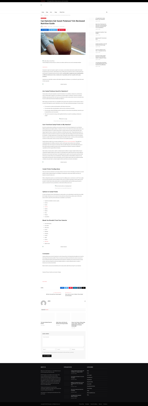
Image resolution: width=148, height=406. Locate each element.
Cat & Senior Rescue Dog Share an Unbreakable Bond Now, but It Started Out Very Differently (101, 63)
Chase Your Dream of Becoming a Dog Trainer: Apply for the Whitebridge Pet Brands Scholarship (78, 324)
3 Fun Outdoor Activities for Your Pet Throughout (77, 377)
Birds (88, 370)
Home (43, 12)
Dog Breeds (89, 379)
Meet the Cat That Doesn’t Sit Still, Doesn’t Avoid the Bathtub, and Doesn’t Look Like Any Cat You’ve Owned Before (101, 26)
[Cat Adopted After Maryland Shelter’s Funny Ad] (67, 397)
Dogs (56, 12)
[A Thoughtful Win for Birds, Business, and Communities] (92, 20)
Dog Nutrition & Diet (91, 386)
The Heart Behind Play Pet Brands (46, 323)
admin (45, 26)
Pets (88, 394)
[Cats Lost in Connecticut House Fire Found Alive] (67, 391)
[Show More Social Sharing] (67, 30)
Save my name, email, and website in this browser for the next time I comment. (59, 352)
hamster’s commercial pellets (69, 141)
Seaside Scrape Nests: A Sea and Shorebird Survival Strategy (101, 44)
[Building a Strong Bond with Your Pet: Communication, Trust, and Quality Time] (67, 384)
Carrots (46, 206)
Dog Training (89, 388)
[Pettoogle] (47, 6)
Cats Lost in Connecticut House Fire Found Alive (77, 390)
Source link (44, 281)
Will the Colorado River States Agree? (53, 294)
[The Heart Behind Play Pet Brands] (48, 317)
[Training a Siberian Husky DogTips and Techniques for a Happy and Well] (67, 372)
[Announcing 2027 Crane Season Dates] (92, 39)
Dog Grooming (90, 381)
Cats (51, 12)
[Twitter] (37, 63)
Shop (47, 12)
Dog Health (89, 383)
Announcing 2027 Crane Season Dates (101, 39)
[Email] (37, 72)
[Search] (106, 12)
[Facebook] (37, 60)
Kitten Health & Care (91, 392)
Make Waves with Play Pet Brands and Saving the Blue (62, 323)
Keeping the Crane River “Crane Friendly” (101, 33)
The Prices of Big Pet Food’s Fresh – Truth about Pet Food (101, 50)
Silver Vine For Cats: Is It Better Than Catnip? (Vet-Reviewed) (74, 295)
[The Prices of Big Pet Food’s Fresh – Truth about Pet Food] (92, 51)
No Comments (56, 26)
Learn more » (45, 67)
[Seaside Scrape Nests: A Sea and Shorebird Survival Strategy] (92, 45)
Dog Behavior (43, 18)
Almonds (46, 241)
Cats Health (89, 375)
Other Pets (62, 12)
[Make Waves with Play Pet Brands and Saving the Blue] (63, 317)
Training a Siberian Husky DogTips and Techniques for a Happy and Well (77, 371)
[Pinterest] (37, 69)
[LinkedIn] (37, 66)
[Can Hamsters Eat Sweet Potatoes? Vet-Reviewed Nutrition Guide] (63, 43)
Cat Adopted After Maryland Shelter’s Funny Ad (76, 396)
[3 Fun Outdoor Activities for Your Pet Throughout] (67, 378)
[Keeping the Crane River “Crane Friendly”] (92, 34)
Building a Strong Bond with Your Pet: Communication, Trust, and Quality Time (77, 383)
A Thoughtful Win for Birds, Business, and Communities (57, 1)
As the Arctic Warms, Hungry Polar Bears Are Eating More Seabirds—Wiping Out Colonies (101, 57)
